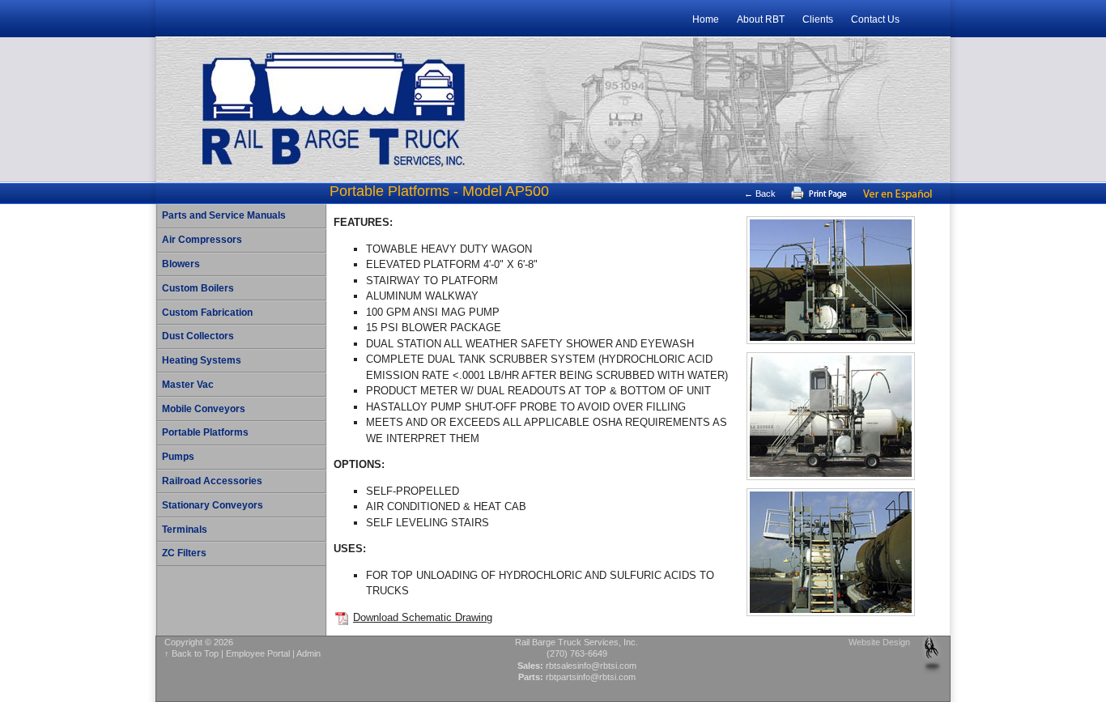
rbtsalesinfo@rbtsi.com (591, 665)
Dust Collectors (198, 336)
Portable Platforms (205, 432)
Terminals (184, 529)
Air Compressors (202, 239)
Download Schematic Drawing (422, 617)
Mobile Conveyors (203, 409)
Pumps (178, 456)
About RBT (761, 19)
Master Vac (188, 384)
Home (705, 19)
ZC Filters (184, 553)
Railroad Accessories (212, 481)
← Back (760, 193)
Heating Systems (201, 360)
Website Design (879, 642)
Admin (308, 653)
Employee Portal (258, 653)
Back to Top (195, 653)
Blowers (181, 264)
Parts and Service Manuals (224, 215)
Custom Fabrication (207, 312)
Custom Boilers (198, 288)
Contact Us (875, 19)
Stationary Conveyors (212, 505)
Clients (817, 19)
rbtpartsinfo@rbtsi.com (591, 677)
